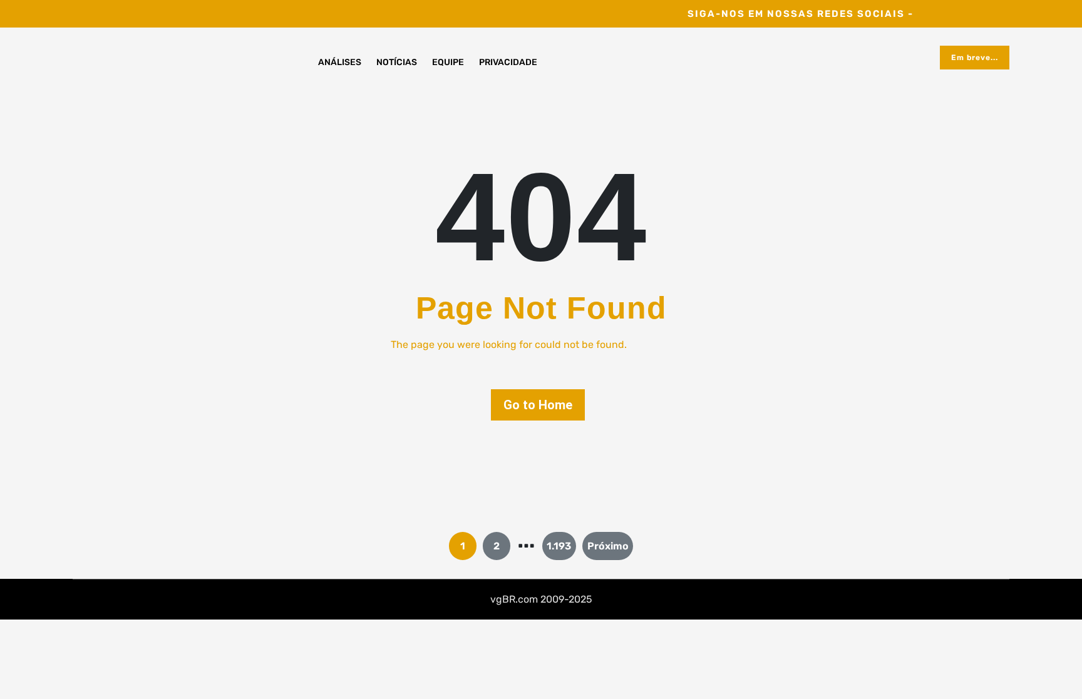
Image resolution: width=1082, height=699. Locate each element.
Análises (339, 62)
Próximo (608, 546)
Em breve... (974, 57)
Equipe (448, 62)
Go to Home (537, 404)
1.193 (559, 546)
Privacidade (508, 62)
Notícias (396, 62)
